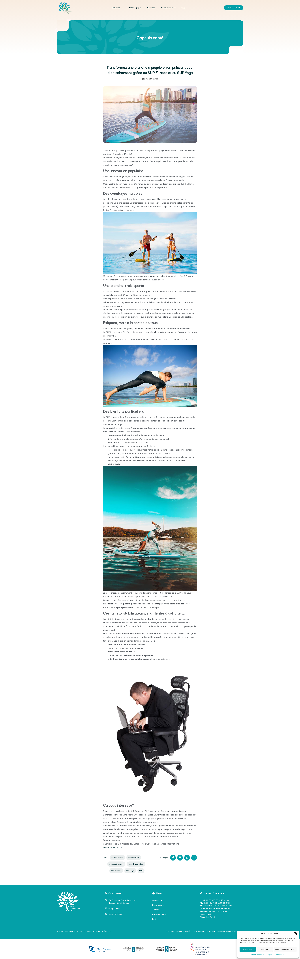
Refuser (264, 949)
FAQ (183, 8)
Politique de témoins (257, 955)
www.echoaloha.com (113, 847)
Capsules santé (168, 8)
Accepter (247, 949)
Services (116, 8)
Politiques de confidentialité (275, 955)
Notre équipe (134, 8)
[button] (295, 934)
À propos (151, 8)
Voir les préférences (285, 949)
